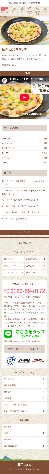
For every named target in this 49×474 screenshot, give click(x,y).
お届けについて (33, 259)
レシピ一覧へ (24, 232)
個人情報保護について (13, 385)
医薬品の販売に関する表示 (15, 411)
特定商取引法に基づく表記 (15, 405)
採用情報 (7, 439)
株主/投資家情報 (11, 446)
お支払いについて (11, 266)
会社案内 (7, 427)
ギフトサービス (10, 273)
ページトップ (24, 242)
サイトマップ (9, 379)
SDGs (6, 433)
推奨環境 (7, 398)
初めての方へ (9, 259)
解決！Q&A (31, 273)
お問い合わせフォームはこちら (24, 349)
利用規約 (7, 392)
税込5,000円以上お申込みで (24, 3)
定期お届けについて (34, 266)
